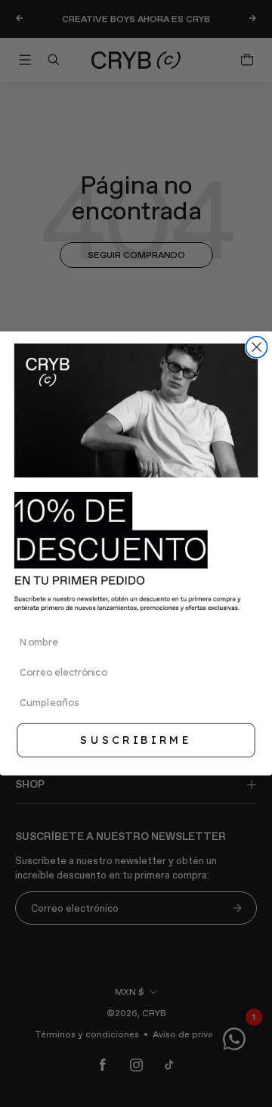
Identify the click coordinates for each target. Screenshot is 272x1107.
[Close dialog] (256, 347)
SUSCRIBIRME (136, 740)
